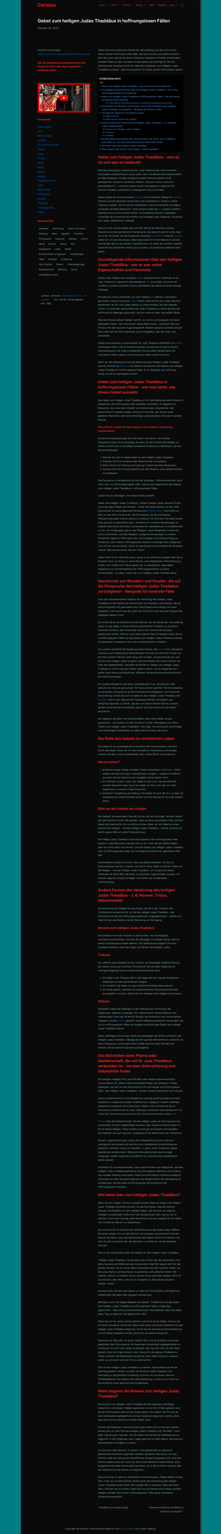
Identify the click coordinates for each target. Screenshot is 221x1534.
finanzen (60, 238)
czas (174, 1113)
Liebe (58, 249)
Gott (40, 131)
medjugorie (45, 249)
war (153, 297)
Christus (178, 235)
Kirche (121, 1020)
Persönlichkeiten (47, 180)
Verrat (74, 269)
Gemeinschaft (46, 269)
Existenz (78, 233)
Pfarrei (101, 1121)
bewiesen (103, 699)
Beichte (42, 198)
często (139, 278)
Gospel (134, 301)
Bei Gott (177, 197)
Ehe (73, 244)
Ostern (41, 212)
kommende (157, 235)
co (172, 769)
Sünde (41, 149)
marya (63, 244)
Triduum (110, 132)
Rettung (62, 269)
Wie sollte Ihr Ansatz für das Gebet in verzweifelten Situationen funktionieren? (141, 103)
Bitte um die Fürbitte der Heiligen (121, 119)
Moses (41, 171)
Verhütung (58, 228)
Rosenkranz (44, 194)
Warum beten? (112, 116)
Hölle (40, 185)
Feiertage (43, 203)
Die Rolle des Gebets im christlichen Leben (123, 113)
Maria (41, 162)
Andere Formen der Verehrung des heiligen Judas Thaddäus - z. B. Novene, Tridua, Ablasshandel (139, 124)
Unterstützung (155, 510)
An (148, 281)
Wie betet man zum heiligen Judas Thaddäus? (124, 145)
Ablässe (110, 135)
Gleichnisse (44, 189)
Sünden (73, 238)
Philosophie (45, 238)
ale (143, 1148)
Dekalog (43, 233)
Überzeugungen (76, 264)
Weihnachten (45, 135)
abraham (43, 228)
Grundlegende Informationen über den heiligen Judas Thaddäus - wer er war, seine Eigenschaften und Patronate (140, 91)
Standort (139, 197)
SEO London (127, 1528)
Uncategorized (46, 207)
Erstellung (66, 259)
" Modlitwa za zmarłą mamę (113, 1507)
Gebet (41, 167)
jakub (42, 244)
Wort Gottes (45, 264)
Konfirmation (45, 127)
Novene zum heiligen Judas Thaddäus (123, 129)
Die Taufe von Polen (48, 144)
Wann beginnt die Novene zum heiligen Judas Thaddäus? (130, 149)
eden (54, 233)
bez (160, 209)
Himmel (42, 176)
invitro (84, 238)
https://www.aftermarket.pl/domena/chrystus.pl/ (64, 54)
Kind (160, 649)
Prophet (52, 259)
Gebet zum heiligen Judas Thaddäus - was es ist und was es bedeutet (136, 86)
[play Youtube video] (64, 98)
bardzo (179, 343)
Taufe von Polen (76, 228)
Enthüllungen (77, 254)
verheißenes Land (48, 274)
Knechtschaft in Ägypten (52, 254)
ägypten (65, 233)
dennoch (125, 366)
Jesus (41, 154)
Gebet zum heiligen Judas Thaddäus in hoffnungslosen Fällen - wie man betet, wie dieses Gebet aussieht (141, 98)
